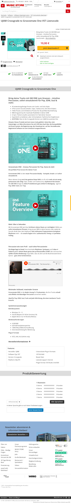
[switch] (65, 446)
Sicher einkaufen (34, 447)
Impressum (47, 502)
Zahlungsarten (33, 444)
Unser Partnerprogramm (21, 445)
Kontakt (3, 498)
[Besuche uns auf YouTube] (69, 497)
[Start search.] (68, 11)
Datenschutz (54, 502)
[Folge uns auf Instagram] (66, 497)
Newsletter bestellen (17, 434)
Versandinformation (21, 468)
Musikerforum (36, 502)
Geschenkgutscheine (35, 458)
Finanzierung (5, 465)
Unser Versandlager (33, 451)
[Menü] (67, 444)
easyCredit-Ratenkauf (4, 469)
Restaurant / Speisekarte (19, 461)
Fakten (3, 447)
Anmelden (59, 1)
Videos (17, 465)
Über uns (4, 444)
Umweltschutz (33, 455)
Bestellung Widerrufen (32, 465)
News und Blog (14, 498)
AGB (69, 502)
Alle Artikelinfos (51, 38)
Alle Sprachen (57, 402)
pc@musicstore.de (9, 1)
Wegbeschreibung (35, 461)
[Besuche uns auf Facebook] (64, 497)
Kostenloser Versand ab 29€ (6, 456)
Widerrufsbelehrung (62, 502)
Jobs (16, 454)
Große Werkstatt (20, 457)
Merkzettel (19, 62)
